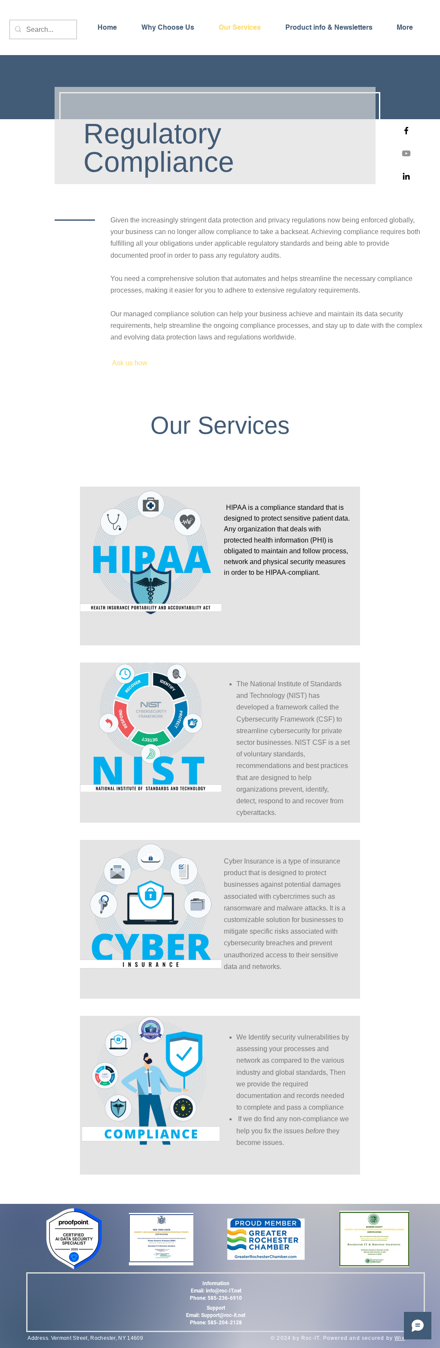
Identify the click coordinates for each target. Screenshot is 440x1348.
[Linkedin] (406, 176)
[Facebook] (406, 131)
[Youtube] (406, 153)
